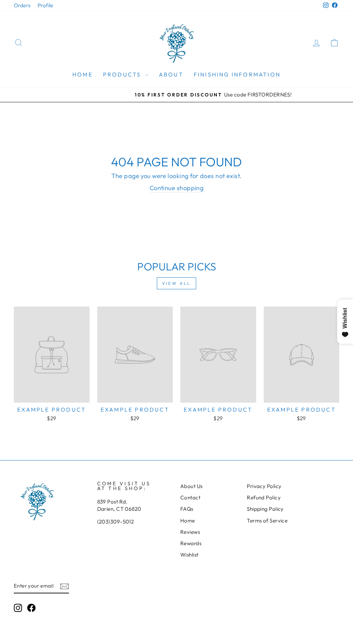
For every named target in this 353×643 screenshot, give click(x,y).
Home (82, 74)
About (171, 74)
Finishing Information (237, 74)
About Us (191, 486)
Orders (22, 5)
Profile (45, 5)
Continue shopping (177, 188)
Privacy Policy (264, 486)
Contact (190, 497)
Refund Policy (264, 497)
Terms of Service (267, 520)
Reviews (190, 532)
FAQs (186, 509)
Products (123, 74)
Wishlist (189, 554)
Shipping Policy (265, 509)
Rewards (190, 543)
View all (176, 283)
